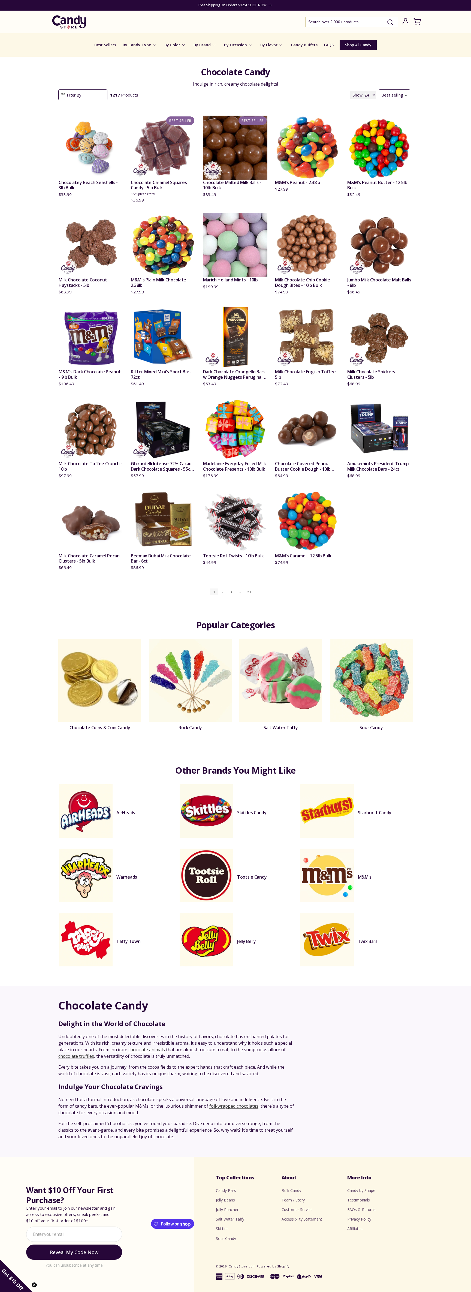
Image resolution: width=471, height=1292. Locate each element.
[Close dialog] (290, 589)
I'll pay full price (235, 699)
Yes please (235, 684)
